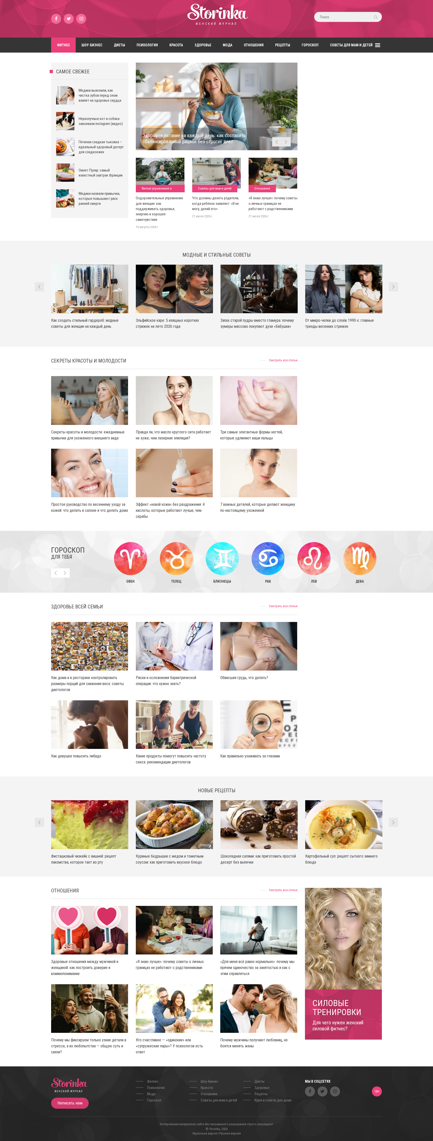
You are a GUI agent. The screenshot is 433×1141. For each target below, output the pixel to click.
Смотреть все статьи (283, 360)
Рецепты (282, 45)
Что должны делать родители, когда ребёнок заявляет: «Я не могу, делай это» (215, 203)
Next (286, 141)
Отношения (254, 45)
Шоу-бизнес (91, 45)
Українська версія (204, 1133)
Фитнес (63, 45)
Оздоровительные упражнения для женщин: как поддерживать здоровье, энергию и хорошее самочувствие (159, 209)
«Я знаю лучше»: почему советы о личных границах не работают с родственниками (273, 203)
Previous (276, 141)
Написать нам (69, 1102)
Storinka (216, 19)
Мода (227, 45)
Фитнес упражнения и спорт (157, 189)
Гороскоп (310, 45)
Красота (176, 45)
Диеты (119, 45)
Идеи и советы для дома (273, 1100)
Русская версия (230, 1133)
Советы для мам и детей (351, 45)
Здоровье (202, 45)
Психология (147, 45)
